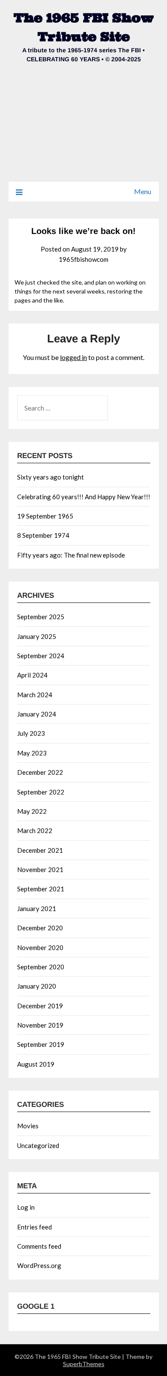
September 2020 (40, 967)
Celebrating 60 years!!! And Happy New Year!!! (83, 497)
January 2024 (36, 714)
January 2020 (36, 986)
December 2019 (40, 1006)
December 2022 (40, 772)
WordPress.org (39, 1265)
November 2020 (40, 947)
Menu (142, 191)
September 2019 (40, 1044)
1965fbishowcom (83, 259)
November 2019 (40, 1025)
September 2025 (40, 617)
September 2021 (40, 889)
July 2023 (31, 733)
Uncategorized (38, 1145)
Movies (28, 1126)
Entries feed (34, 1227)
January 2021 (36, 908)
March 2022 (34, 830)
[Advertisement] (83, 128)
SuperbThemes (83, 1363)
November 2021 (40, 869)
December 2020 (40, 928)
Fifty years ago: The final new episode (71, 555)
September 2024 (40, 656)
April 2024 (32, 675)
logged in (73, 357)
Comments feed (39, 1246)
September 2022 (40, 792)
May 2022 (32, 811)
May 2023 (32, 753)
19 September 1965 (45, 516)
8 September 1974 (43, 535)
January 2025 (36, 636)
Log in (26, 1207)
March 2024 (34, 694)
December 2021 (40, 850)
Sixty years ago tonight (50, 477)
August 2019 (35, 1064)
